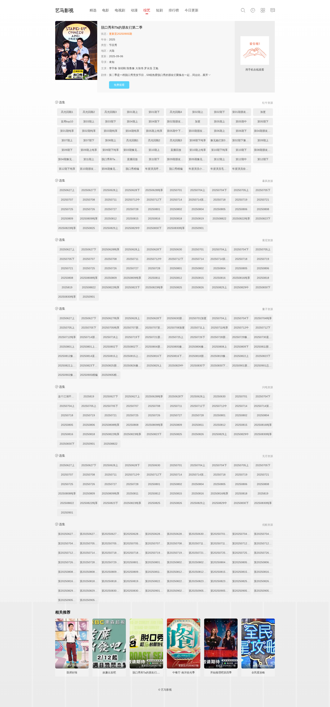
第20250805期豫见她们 (241, 562)
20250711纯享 (219, 327)
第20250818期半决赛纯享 (111, 581)
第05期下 (263, 121)
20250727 (110, 209)
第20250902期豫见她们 (176, 590)
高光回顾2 (89, 111)
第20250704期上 (241, 533)
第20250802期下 (176, 562)
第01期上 (132, 111)
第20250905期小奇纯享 (241, 590)
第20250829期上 (67, 590)
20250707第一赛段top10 (154, 327)
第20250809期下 (111, 571)
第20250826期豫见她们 (263, 581)
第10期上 (154, 149)
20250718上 (110, 337)
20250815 (132, 218)
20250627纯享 (110, 318)
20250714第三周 (198, 199)
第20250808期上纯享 (89, 571)
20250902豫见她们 (67, 374)
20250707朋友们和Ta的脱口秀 (132, 327)
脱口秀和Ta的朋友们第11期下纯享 (111, 159)
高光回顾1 (67, 111)
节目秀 (113, 45)
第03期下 (110, 121)
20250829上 (110, 228)
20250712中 (132, 199)
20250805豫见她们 (176, 346)
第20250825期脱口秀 (241, 581)
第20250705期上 (89, 543)
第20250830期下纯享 (132, 590)
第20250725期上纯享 (241, 552)
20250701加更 (197, 318)
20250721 (263, 199)
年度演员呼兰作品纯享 (154, 168)
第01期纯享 (67, 130)
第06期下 (241, 130)
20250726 (89, 209)
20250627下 (88, 190)
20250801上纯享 (89, 346)
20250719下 (132, 337)
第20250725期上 (219, 552)
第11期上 (88, 159)
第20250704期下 (263, 533)
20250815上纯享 (132, 356)
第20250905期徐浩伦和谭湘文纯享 (198, 590)
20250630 (176, 249)
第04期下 (154, 121)
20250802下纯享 (132, 346)
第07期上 (67, 140)
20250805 (219, 209)
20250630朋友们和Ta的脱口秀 (176, 318)
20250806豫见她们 (198, 346)
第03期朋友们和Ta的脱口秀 (198, 130)
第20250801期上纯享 (154, 562)
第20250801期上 (132, 562)
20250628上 (110, 190)
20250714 (176, 199)
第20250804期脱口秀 (219, 562)
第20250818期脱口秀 (89, 581)
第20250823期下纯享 (219, 581)
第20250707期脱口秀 (154, 543)
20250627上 (67, 190)
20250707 (67, 199)
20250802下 (110, 346)
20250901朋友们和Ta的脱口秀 (241, 365)
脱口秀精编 (132, 168)
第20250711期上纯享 (219, 543)
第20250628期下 (154, 533)
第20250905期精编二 (89, 600)
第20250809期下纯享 (132, 571)
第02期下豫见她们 (241, 140)
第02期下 (219, 111)
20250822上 (241, 356)
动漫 (134, 10)
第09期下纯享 (110, 149)
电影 (105, 10)
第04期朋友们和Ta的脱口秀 (263, 130)
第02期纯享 (89, 130)
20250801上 (67, 346)
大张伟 (139, 68)
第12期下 (263, 159)
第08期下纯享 (197, 140)
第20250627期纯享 (111, 533)
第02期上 (197, 111)
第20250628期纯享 (176, 533)
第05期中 (241, 121)
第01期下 (154, 111)
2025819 (67, 287)
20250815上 (110, 356)
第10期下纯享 (219, 149)
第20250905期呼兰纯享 (263, 590)
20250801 (154, 209)
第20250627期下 (89, 533)
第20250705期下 (111, 543)
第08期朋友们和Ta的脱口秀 (263, 149)
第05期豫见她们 (198, 159)
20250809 (67, 218)
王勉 (155, 68)
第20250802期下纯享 (198, 562)
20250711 (111, 199)
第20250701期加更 (219, 533)
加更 (263, 111)
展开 (205, 74)
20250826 (198, 287)
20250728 (132, 209)
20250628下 (132, 190)
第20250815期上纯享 (241, 571)
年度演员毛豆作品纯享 (219, 168)
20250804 (198, 209)
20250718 (219, 199)
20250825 (89, 228)
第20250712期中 (241, 543)
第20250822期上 (154, 581)
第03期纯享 (110, 130)
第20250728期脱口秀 (89, 562)
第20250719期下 (154, 552)
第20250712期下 (263, 543)
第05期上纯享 (154, 130)
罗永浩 (148, 68)
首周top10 (67, 121)
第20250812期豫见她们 (198, 571)
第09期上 (263, 140)
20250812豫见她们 (67, 356)
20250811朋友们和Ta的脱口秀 (263, 346)
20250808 (263, 209)
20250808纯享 (89, 277)
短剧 (159, 10)
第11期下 (154, 159)
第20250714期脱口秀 (89, 552)
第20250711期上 (198, 543)
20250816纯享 (241, 277)
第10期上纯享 (197, 149)
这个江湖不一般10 (67, 396)
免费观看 (119, 84)
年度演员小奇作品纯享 (198, 168)
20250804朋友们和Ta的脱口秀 (154, 346)
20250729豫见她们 (241, 337)
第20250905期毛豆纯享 (219, 590)
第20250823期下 (198, 581)
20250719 (241, 199)
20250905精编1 (111, 374)
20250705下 (263, 190)
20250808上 (219, 346)
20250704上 (197, 190)
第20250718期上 (111, 552)
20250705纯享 (110, 327)
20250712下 (154, 199)
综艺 (146, 10)
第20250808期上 (67, 571)
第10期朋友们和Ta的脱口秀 (89, 168)
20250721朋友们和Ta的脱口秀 (154, 337)
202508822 (219, 218)
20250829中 (132, 228)
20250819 (198, 218)
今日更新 (191, 10)
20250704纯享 (263, 318)
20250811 (154, 277)
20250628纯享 (154, 190)
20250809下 (241, 346)
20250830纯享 (176, 228)
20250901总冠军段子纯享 (263, 365)
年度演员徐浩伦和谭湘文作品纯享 (241, 168)
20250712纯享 (67, 337)
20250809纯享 (89, 218)
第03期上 (88, 121)
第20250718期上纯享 (132, 552)
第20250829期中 (89, 590)
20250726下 (197, 337)
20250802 (176, 209)
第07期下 (88, 140)
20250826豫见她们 (132, 365)
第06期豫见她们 (111, 168)
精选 (93, 10)
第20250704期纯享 (67, 543)
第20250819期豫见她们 (132, 581)
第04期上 (132, 121)
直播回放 (176, 149)
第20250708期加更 (176, 543)
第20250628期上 (132, 533)
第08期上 (110, 140)
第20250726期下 (263, 552)
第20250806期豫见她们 (263, 562)
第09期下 (67, 149)
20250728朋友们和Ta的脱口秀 (219, 337)
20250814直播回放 (89, 356)
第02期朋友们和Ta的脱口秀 (176, 121)
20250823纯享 (67, 228)
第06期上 (219, 130)
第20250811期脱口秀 (154, 571)
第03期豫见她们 (132, 149)
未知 (111, 61)
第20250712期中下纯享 (67, 552)
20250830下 (154, 228)
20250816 (154, 218)
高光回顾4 (176, 111)
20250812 (110, 218)
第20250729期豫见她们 (111, 562)
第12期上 (219, 159)
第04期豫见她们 (67, 159)
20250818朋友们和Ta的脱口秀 (198, 356)
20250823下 (263, 218)
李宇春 (113, 68)
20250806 (241, 209)
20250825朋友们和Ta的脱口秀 (111, 365)
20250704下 (219, 190)
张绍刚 (122, 68)
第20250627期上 (67, 533)
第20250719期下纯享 (176, 552)
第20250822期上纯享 (176, 581)
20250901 (198, 228)
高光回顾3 (110, 111)
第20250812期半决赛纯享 (176, 571)
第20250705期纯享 (132, 543)
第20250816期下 (263, 571)
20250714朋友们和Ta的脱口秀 (89, 337)
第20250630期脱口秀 (198, 533)
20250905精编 (89, 374)
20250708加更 (176, 327)
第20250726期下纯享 (67, 562)
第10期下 (241, 149)
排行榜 (174, 10)
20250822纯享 (241, 218)
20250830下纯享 (219, 365)
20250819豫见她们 (219, 356)
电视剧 (120, 10)
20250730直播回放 (263, 337)
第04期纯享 (132, 130)
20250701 (176, 190)
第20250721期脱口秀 (198, 552)
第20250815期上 (219, 571)
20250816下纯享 (176, 356)
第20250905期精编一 (67, 600)
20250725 (67, 209)
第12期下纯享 (67, 168)
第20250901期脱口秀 (154, 590)
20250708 (89, 199)
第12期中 (241, 159)
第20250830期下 (111, 590)
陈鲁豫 (131, 68)
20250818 (176, 218)
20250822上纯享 (67, 365)
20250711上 (197, 327)
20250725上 (175, 337)
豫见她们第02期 (219, 140)
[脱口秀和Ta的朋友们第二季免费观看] (76, 51)
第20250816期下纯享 (67, 581)
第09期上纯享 (89, 149)
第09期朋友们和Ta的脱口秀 (176, 159)
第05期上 (219, 121)
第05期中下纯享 (176, 130)
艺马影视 (64, 10)
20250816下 (154, 356)
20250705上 (241, 190)
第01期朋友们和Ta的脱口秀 (241, 111)
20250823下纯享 (89, 365)
